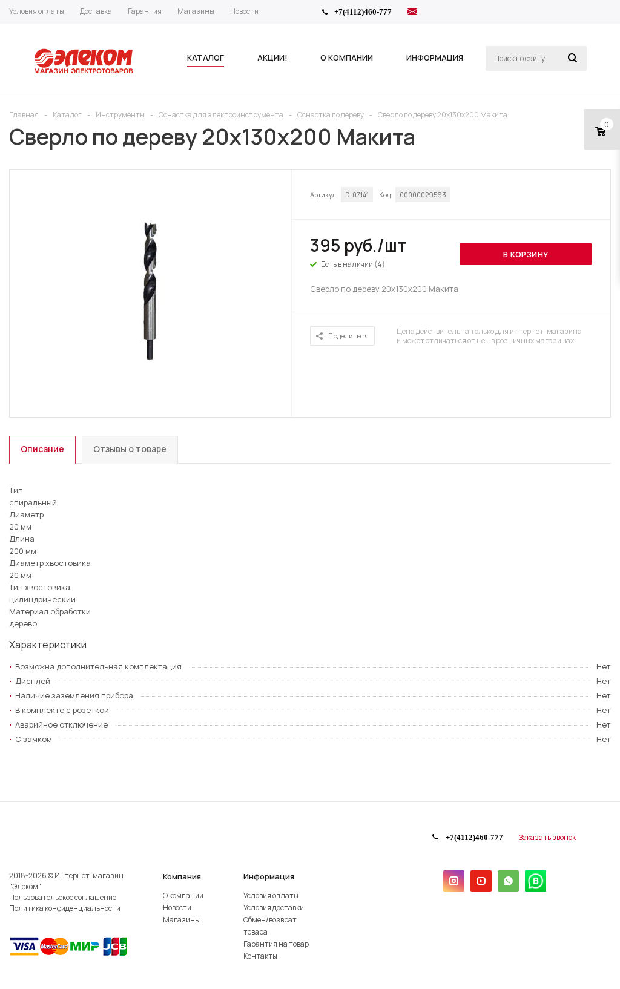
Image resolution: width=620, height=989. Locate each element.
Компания (182, 876)
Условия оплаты (270, 895)
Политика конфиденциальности (64, 908)
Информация (268, 876)
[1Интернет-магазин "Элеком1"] (84, 72)
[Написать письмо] (412, 13)
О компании (183, 895)
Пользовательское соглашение (62, 897)
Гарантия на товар (276, 944)
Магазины (181, 920)
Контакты (260, 956)
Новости (177, 907)
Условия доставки (273, 907)
